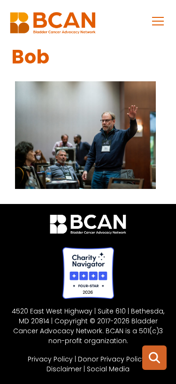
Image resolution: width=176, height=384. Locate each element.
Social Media (108, 369)
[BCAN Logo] (88, 226)
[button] (158, 20)
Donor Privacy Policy (111, 359)
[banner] (52, 25)
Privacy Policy (50, 359)
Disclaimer (64, 369)
